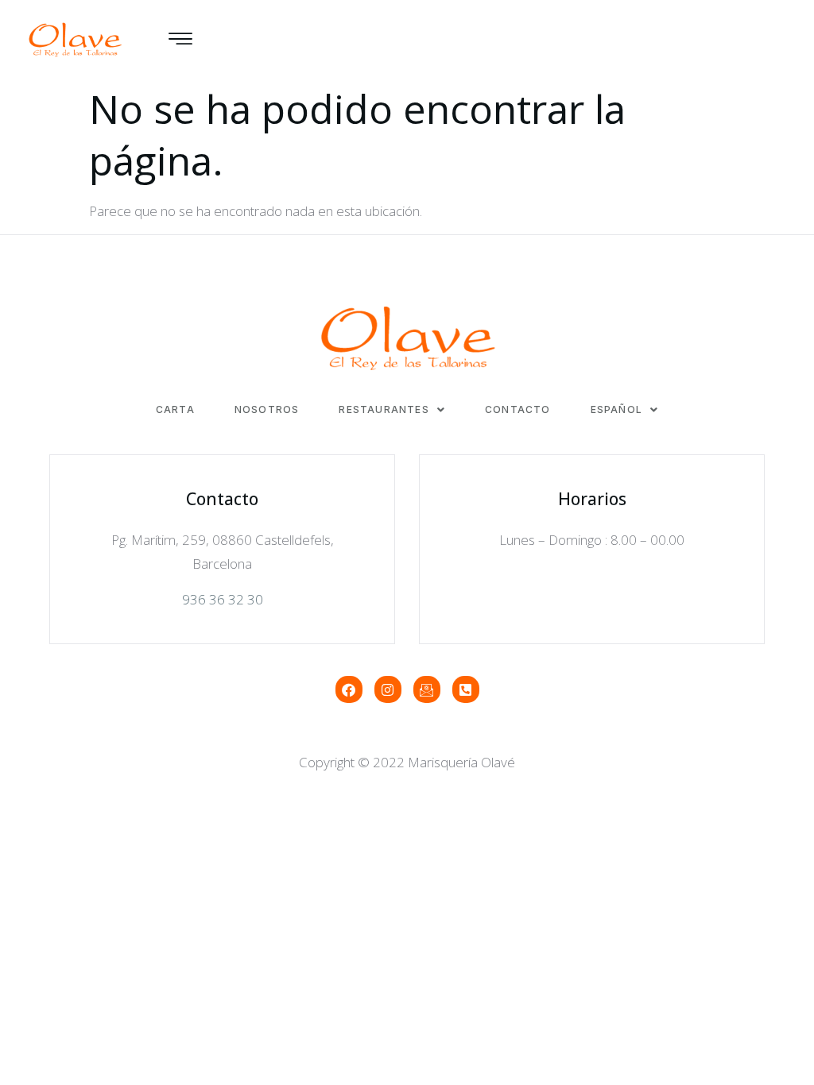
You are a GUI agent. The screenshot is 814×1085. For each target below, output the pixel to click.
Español (616, 410)
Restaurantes (383, 410)
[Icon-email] (426, 689)
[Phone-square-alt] (465, 689)
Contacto (518, 410)
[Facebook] (348, 689)
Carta (175, 410)
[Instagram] (387, 689)
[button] (392, 410)
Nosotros (267, 410)
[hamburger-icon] (180, 40)
